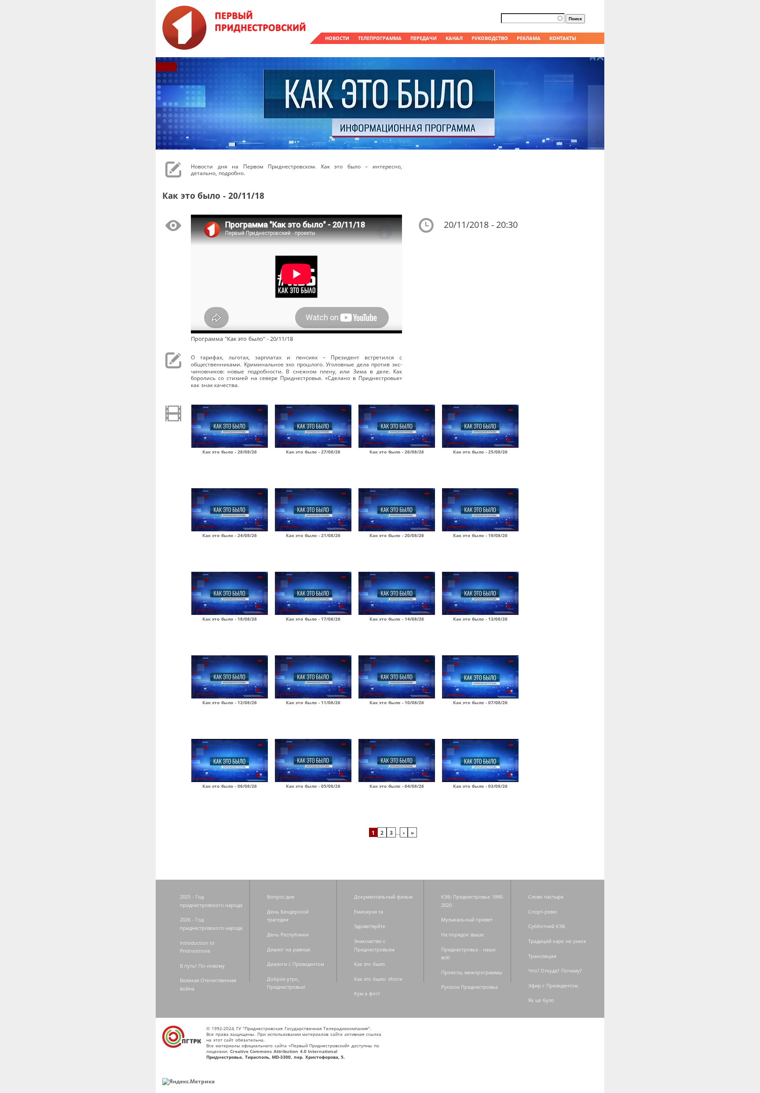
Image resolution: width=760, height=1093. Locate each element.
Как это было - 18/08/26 (229, 619)
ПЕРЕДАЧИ (423, 38)
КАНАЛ (454, 38)
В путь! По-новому (202, 965)
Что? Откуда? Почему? (555, 970)
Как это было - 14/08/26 (396, 619)
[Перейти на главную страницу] (234, 47)
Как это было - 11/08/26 (313, 702)
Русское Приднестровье (469, 986)
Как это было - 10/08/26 (396, 702)
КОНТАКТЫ (562, 38)
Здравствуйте (369, 926)
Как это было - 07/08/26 (480, 702)
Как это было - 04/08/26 (396, 786)
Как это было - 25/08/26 (480, 452)
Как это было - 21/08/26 (313, 535)
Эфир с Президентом (553, 985)
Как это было (369, 964)
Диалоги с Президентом (295, 964)
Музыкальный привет (467, 919)
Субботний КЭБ (547, 926)
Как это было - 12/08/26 (229, 702)
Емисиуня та (369, 911)
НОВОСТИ (337, 38)
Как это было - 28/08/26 (229, 452)
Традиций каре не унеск (557, 941)
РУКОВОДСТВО (489, 38)
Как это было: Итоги (378, 979)
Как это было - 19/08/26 (480, 535)
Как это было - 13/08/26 (480, 619)
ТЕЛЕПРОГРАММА (380, 38)
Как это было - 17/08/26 (313, 619)
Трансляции (542, 956)
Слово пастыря (546, 896)
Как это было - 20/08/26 (396, 535)
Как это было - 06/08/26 (229, 786)
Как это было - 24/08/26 (229, 535)
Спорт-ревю (542, 911)
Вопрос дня (281, 896)
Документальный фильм (383, 896)
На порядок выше (462, 934)
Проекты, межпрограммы (471, 972)
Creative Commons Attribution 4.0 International (284, 1051)
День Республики (288, 934)
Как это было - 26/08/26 (396, 452)
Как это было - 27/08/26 (313, 452)
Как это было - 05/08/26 (313, 786)
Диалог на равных (289, 949)
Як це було (541, 1000)
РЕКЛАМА (529, 38)
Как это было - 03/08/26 (480, 786)
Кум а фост (367, 993)
